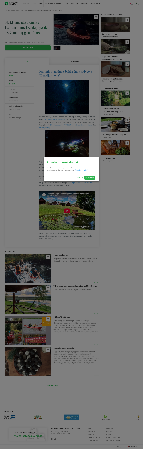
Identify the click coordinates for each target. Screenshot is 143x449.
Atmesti (80, 178)
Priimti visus (89, 178)
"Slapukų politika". (81, 170)
